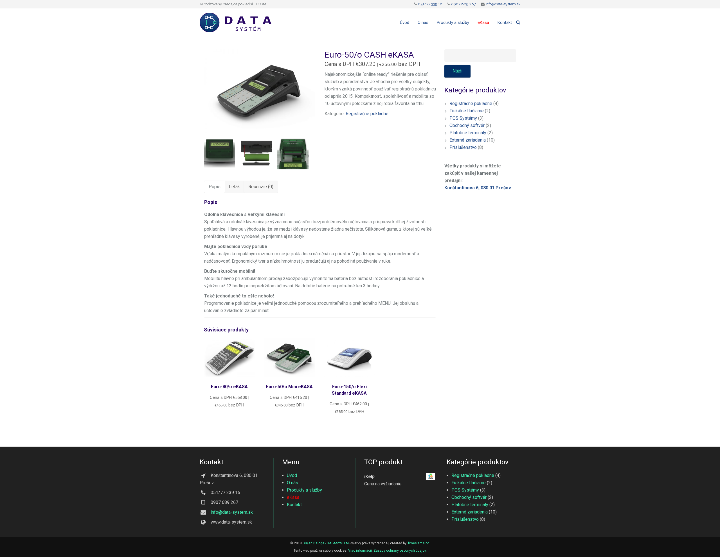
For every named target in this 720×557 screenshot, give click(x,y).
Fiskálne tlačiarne (466, 110)
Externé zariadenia (467, 140)
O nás (292, 482)
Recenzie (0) (260, 186)
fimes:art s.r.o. (419, 543)
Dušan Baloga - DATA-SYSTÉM (326, 543)
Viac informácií (360, 551)
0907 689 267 (463, 4)
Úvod (292, 475)
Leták (234, 186)
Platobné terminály (467, 132)
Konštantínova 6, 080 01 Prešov (477, 187)
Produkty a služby (304, 490)
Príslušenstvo (463, 147)
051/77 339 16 (430, 4)
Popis (214, 186)
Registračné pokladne (367, 113)
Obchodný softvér (467, 125)
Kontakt (294, 504)
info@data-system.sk (502, 4)
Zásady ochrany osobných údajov (400, 551)
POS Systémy (463, 118)
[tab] (214, 187)
